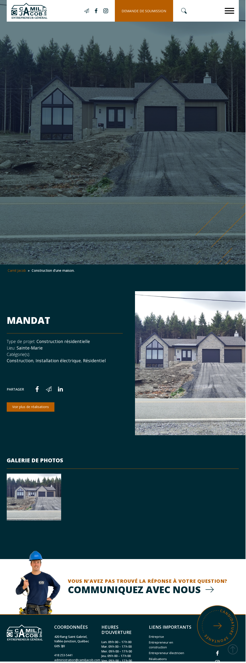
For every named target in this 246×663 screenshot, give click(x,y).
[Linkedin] (60, 389)
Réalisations (158, 659)
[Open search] (184, 11)
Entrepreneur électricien (166, 653)
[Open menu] (229, 11)
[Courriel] (48, 389)
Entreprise (156, 636)
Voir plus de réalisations (30, 406)
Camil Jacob (17, 270)
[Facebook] (37, 389)
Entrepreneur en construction (161, 644)
